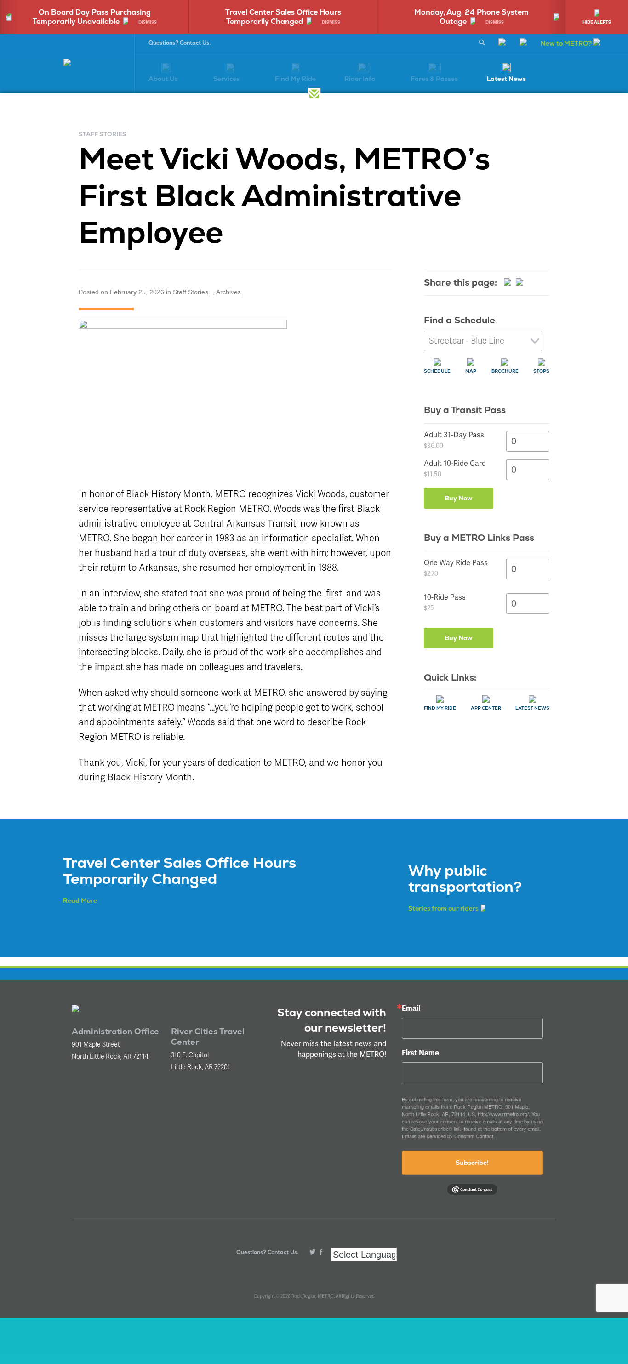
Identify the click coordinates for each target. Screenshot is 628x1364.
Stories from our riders (443, 908)
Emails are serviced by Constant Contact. (448, 1136)
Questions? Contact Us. (179, 43)
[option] (193, 17)
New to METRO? (567, 43)
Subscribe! (472, 1162)
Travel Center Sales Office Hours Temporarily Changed (193, 16)
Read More (80, 900)
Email (411, 1008)
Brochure (505, 371)
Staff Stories (190, 292)
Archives (228, 292)
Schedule (437, 371)
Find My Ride (440, 708)
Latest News (532, 708)
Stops (541, 371)
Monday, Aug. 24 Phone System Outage (382, 16)
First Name (420, 1053)
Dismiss (57, 22)
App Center (486, 708)
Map (470, 371)
